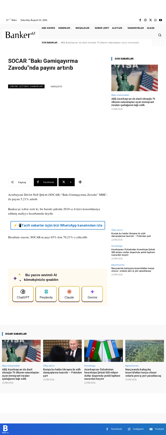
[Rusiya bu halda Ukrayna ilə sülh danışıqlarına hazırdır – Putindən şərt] (62, 351)
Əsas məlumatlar (120, 95)
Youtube (159, 429)
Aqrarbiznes (118, 265)
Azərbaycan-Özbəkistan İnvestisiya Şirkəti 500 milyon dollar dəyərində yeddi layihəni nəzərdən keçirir (133, 252)
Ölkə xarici (117, 230)
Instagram (138, 429)
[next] (161, 42)
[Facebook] (140, 20)
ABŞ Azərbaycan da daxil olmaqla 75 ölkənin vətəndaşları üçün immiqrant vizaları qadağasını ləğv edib (133, 102)
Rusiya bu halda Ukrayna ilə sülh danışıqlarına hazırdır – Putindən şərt (131, 234)
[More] (80, 182)
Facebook (116, 429)
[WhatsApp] (155, 20)
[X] (150, 20)
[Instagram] (145, 20)
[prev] (154, 42)
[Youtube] (160, 20)
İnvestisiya (116, 246)
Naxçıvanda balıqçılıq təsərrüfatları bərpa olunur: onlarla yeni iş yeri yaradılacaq (132, 269)
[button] (159, 35)
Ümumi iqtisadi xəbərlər (26, 86)
